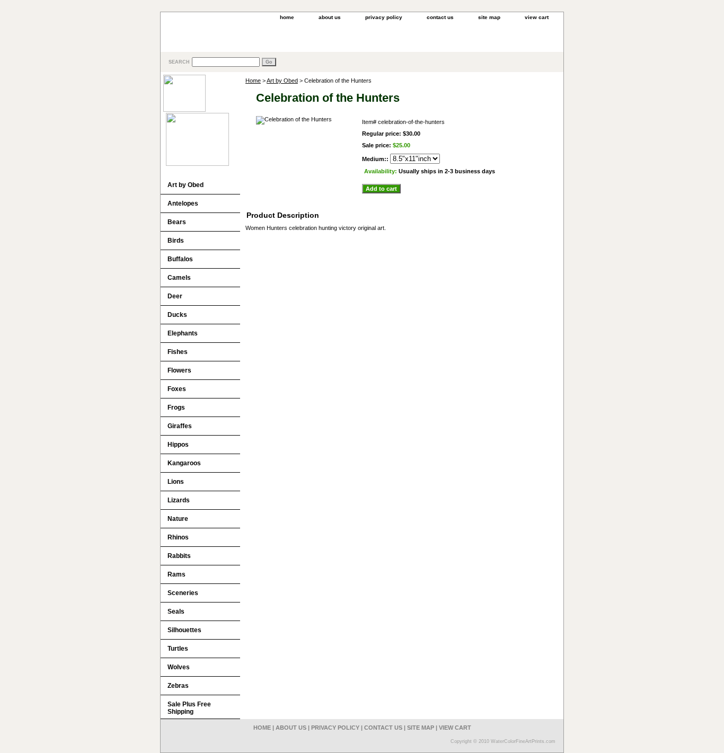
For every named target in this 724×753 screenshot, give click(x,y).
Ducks (177, 314)
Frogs (176, 407)
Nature (177, 518)
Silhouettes (184, 630)
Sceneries (182, 593)
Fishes (177, 352)
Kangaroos (184, 463)
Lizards (178, 500)
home (287, 17)
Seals (175, 611)
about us (330, 17)
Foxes (176, 389)
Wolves (178, 667)
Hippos (178, 444)
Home (253, 80)
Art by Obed (282, 80)
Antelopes (182, 203)
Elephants (182, 333)
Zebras (178, 685)
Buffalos (180, 259)
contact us (440, 17)
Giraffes (179, 426)
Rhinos (178, 537)
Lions (175, 481)
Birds (175, 240)
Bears (176, 222)
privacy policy (383, 17)
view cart (537, 17)
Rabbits (179, 556)
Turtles (177, 648)
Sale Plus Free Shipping (189, 708)
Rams (176, 574)
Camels (179, 277)
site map (489, 17)
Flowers (179, 370)
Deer (174, 296)
